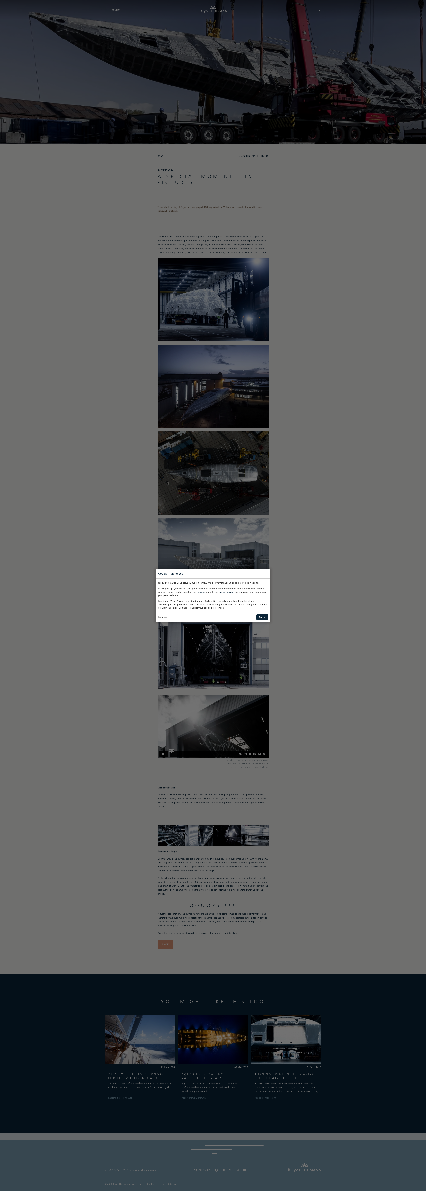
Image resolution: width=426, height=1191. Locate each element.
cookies (201, 592)
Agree (262, 617)
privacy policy (226, 592)
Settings (162, 617)
